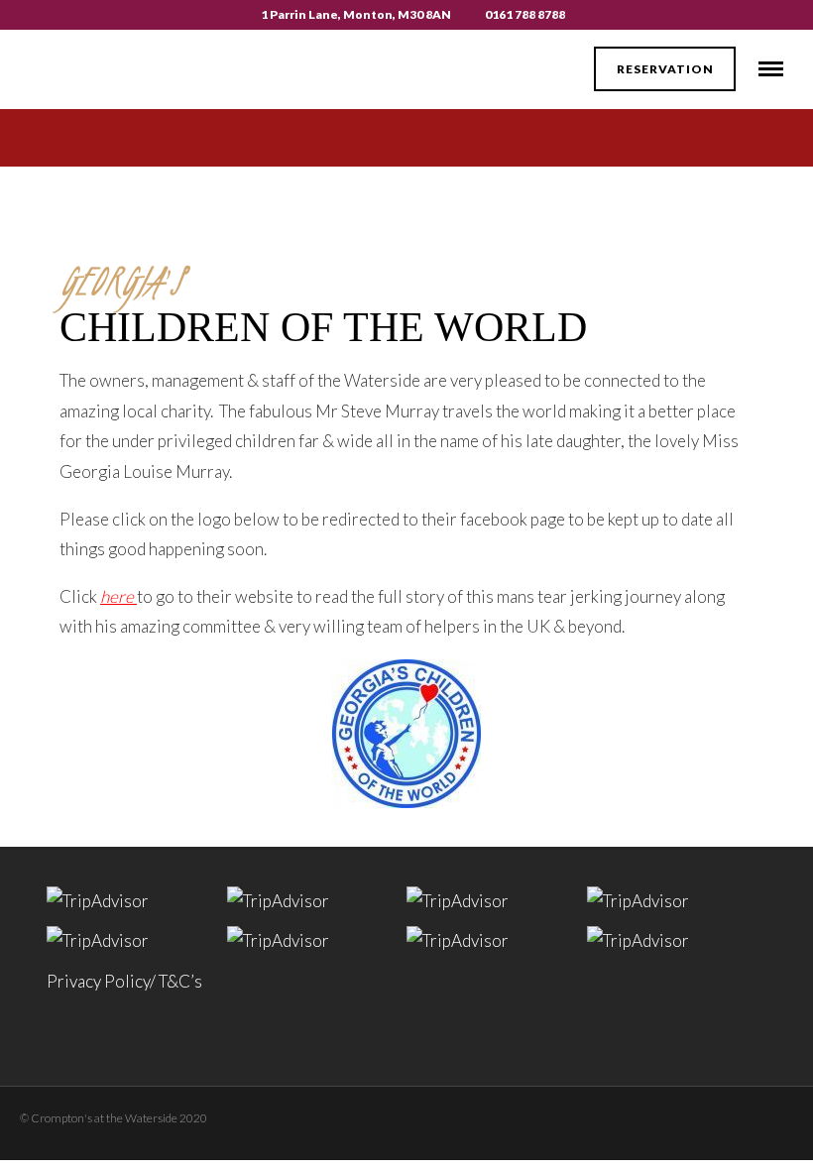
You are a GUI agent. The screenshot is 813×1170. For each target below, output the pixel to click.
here (117, 596)
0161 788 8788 (525, 14)
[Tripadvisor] (699, 1114)
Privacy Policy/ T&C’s (124, 981)
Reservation (665, 68)
